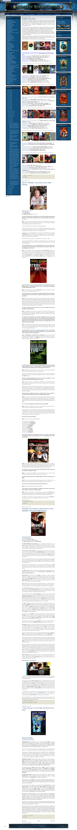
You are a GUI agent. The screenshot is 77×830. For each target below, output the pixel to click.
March (10, 185)
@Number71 (10, 20)
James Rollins (45, 286)
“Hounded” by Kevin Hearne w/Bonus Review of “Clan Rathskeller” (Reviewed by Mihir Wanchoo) (37, 510)
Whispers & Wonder (11, 83)
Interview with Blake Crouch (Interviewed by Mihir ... (14, 125)
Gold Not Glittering (11, 37)
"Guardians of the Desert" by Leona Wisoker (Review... (14, 171)
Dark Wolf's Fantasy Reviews (13, 29)
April (10, 121)
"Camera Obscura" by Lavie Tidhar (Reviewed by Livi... (14, 130)
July (10, 117)
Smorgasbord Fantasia (11, 60)
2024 (9, 92)
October (10, 113)
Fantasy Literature (11, 36)
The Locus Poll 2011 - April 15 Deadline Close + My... (14, 163)
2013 (9, 107)
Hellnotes (9, 41)
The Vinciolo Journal (11, 76)
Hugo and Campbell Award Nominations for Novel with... (13, 133)
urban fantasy (30, 702)
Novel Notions (10, 49)
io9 (8, 42)
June (10, 119)
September (11, 115)
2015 (9, 104)
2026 (9, 90)
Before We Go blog (11, 21)
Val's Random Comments (12, 79)
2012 (9, 108)
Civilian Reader (10, 26)
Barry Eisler (40, 286)
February (10, 186)
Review (32, 214)
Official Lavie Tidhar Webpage (27, 737)
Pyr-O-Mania (10, 53)
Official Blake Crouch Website (27, 210)
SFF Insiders (10, 59)
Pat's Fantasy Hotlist (11, 52)
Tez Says (9, 64)
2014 (9, 106)
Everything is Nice (11, 30)
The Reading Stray (11, 74)
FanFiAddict (10, 31)
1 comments (35, 702)
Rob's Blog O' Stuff (11, 56)
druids (27, 702)
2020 (9, 98)
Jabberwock (10, 43)
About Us (59, 34)
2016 (9, 103)
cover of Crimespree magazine (47, 434)
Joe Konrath (28, 434)
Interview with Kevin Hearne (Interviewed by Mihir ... (14, 149)
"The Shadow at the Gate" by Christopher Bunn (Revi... (14, 181)
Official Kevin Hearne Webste (27, 536)
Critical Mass (10, 28)
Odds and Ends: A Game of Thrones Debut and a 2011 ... (14, 140)
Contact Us (60, 35)
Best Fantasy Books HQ (12, 22)
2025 (9, 91)
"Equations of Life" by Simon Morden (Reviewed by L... (14, 159)
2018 (9, 100)
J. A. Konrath (46, 245)
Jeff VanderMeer (10, 44)
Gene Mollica (38, 581)
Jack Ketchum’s (42, 330)
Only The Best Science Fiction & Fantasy (13, 51)
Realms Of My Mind (11, 55)
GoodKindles (10, 38)
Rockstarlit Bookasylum (12, 57)
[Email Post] (33, 175)
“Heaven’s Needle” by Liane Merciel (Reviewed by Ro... (14, 156)
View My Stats (7, 196)
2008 (9, 192)
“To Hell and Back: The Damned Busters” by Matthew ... (13, 143)
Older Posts (53, 820)
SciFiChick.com (10, 58)
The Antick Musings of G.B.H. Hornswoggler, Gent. (13, 65)
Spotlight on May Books (13, 123)
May (10, 120)
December (11, 111)
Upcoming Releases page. (26, 25)
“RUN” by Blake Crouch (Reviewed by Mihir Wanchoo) (13, 136)
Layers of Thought (11, 46)
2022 (9, 95)
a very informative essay (33, 330)
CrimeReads (10, 27)
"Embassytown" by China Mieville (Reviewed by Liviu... (13, 146)
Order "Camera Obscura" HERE (27, 738)
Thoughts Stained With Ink (12, 78)
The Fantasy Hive (11, 69)
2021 (9, 96)
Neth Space (9, 48)
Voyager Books (10, 80)
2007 (9, 193)
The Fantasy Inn (10, 70)
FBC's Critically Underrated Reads (61, 22)
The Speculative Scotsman (12, 75)
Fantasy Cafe (10, 34)
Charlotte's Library (11, 25)
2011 (9, 109)
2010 (9, 189)
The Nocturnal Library (11, 71)
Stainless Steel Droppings (12, 63)
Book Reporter (10, 23)
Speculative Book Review (12, 61)
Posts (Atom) (29, 822)
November (11, 112)
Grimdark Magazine (11, 39)
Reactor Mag (10, 54)
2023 (9, 94)
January (10, 188)
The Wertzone (10, 77)
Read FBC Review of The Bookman (28, 739)
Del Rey (28, 584)
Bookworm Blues (11, 24)
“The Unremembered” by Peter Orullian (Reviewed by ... (14, 178)
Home (38, 820)
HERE (28, 211)
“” (24, 57)
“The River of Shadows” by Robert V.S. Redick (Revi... (14, 169)
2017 (9, 102)
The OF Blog (10, 72)
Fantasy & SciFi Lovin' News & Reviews (13, 33)
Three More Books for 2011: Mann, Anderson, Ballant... (14, 154)
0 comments (25, 176)
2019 (9, 99)
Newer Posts (24, 820)
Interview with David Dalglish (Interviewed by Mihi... (14, 173)
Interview (33, 541)
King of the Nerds (11, 45)
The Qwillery (10, 73)
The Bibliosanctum (11, 68)
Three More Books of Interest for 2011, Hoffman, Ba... (14, 184)
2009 (9, 190)
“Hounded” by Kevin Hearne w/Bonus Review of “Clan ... (14, 127)
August (10, 116)
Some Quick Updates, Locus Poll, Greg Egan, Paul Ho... (14, 152)
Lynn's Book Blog (11, 47)
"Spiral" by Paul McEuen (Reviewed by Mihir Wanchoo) (13, 166)
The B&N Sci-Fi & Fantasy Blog (13, 67)
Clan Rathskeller (51, 584)
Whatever (9, 82)
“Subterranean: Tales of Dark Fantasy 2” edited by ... (14, 161)
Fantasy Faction (10, 35)
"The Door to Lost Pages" (26, 55)
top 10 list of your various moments (33, 469)
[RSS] (5, 826)
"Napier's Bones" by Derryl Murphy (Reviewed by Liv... (14, 176)
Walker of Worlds (11, 81)
